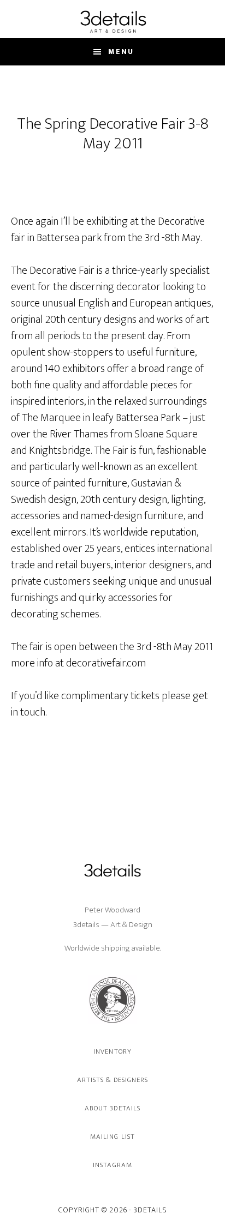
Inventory (112, 1051)
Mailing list (112, 1137)
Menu (121, 51)
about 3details (112, 1108)
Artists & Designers (112, 1080)
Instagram (112, 1165)
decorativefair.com (106, 663)
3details (112, 21)
